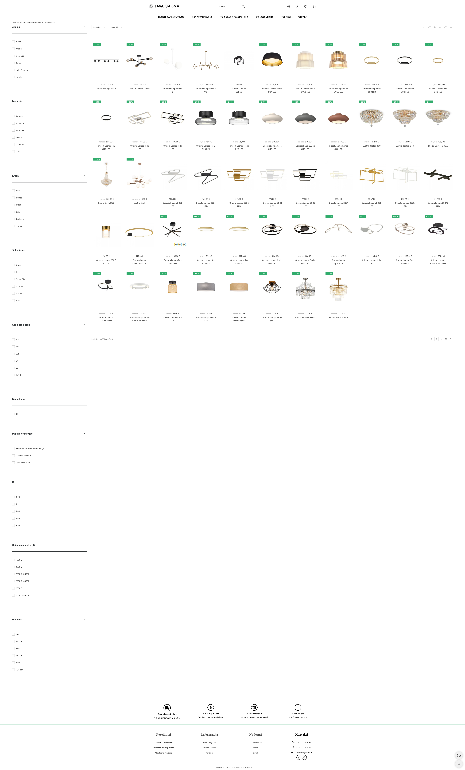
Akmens (19, 116)
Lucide (19, 77)
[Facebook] (298, 757)
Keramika (20, 144)
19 (446, 339)
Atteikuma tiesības (163, 753)
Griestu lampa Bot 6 (106, 88)
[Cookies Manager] (459, 755)
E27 (17, 346)
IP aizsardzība (255, 742)
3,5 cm (19, 641)
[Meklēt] (243, 6)
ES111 (19, 354)
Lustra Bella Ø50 (106, 203)
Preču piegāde (209, 742)
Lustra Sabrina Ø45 (338, 317)
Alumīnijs (20, 123)
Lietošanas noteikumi (163, 742)
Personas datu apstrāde (163, 747)
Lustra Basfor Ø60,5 (438, 146)
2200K (19, 567)
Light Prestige (22, 70)
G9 (17, 368)
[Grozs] (459, 764)
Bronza (19, 198)
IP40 (18, 511)
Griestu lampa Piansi (139, 88)
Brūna (18, 205)
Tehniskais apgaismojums (234, 17)
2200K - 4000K (22, 581)
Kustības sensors (23, 455)
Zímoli (255, 753)
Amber (19, 265)
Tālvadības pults (23, 462)
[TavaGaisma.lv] (164, 6)
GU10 (18, 375)
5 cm (18, 648)
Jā (17, 414)
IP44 (18, 518)
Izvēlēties (97, 27)
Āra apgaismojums (202, 17)
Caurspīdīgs (21, 279)
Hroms (19, 226)
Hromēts (20, 293)
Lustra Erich (139, 203)
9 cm (18, 662)
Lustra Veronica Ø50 (305, 317)
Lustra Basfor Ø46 (405, 146)
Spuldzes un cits (264, 17)
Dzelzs (19, 137)
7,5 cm (19, 655)
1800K (19, 560)
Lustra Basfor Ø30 (372, 146)
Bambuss (20, 130)
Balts (18, 272)
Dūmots (19, 286)
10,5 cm (19, 670)
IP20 (18, 497)
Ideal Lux (20, 56)
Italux (18, 63)
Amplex (19, 49)
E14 (17, 339)
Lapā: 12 (115, 27)
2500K (19, 588)
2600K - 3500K (22, 595)
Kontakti (302, 17)
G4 (17, 361)
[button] (85, 27)
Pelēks (19, 300)
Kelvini (255, 747)
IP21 (18, 504)
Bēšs (18, 212)
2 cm (18, 634)
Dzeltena (20, 219)
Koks (18, 151)
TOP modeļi (287, 17)
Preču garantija (209, 747)
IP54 (18, 525)
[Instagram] (304, 757)
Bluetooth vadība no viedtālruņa (30, 448)
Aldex (18, 41)
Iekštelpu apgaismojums (171, 17)
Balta (18, 190)
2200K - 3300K (22, 574)
